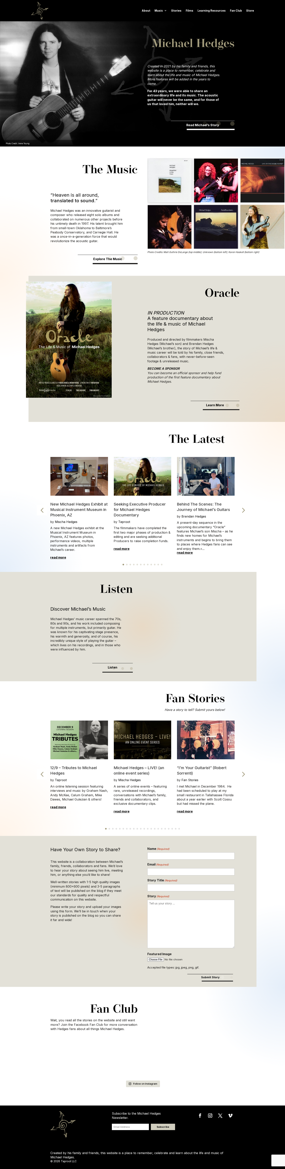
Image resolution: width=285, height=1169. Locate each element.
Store (250, 10)
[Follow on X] (220, 1115)
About (146, 10)
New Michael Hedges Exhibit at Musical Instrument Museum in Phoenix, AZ (79, 509)
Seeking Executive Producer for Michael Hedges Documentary (140, 509)
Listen (112, 667)
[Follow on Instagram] (210, 1115)
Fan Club (236, 10)
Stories (176, 10)
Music (159, 10)
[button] (42, 510)
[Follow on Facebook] (200, 1115)
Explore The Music (107, 259)
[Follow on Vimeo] (230, 1115)
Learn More (215, 405)
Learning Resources (212, 10)
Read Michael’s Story (202, 125)
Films (189, 10)
